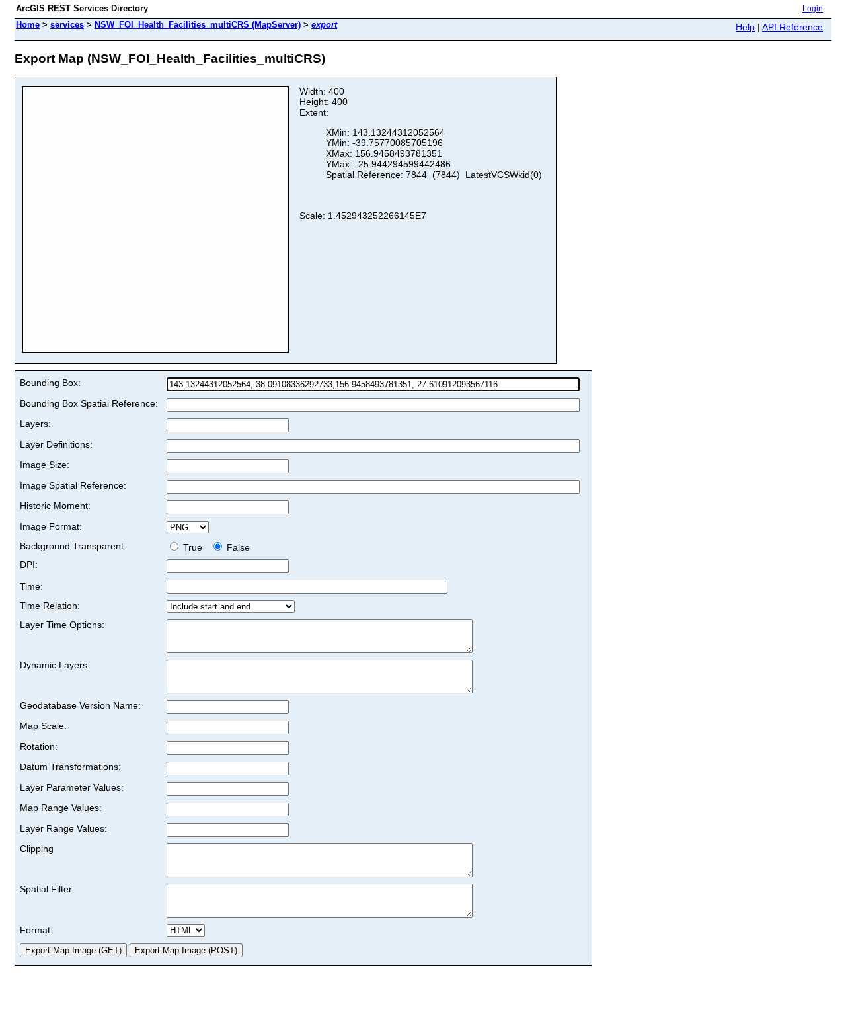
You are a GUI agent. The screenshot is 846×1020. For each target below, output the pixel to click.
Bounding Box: (50, 382)
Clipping (37, 848)
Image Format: (51, 526)
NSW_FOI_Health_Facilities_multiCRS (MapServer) (198, 25)
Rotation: (39, 746)
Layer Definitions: (56, 444)
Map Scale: (43, 726)
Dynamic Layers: (55, 665)
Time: (31, 586)
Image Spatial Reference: (73, 485)
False (237, 547)
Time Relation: (50, 605)
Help (745, 27)
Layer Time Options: (62, 624)
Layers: (35, 423)
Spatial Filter (46, 889)
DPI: (29, 564)
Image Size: (44, 464)
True (194, 547)
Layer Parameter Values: (72, 787)
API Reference (792, 27)
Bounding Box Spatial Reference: (89, 403)
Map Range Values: (61, 808)
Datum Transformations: (70, 767)
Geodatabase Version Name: (80, 705)
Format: (36, 930)
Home (28, 25)
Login (812, 9)
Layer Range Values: (63, 828)
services (67, 25)
